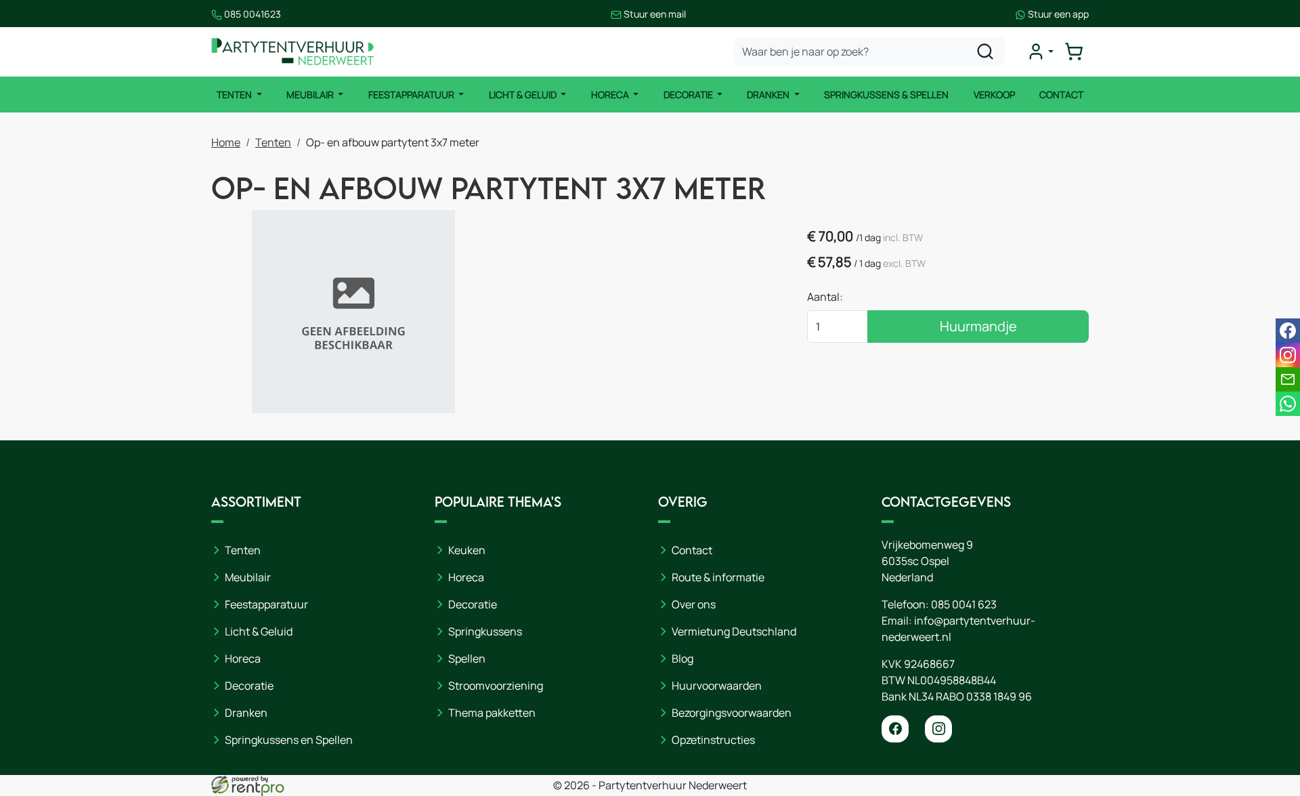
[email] (1288, 379)
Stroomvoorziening (495, 685)
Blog (682, 658)
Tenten (235, 94)
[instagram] (938, 728)
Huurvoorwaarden (717, 685)
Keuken (466, 550)
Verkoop (994, 94)
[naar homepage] (292, 52)
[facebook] (895, 728)
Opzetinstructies (713, 739)
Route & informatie (718, 577)
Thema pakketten (492, 712)
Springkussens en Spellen (289, 739)
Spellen (466, 658)
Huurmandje (978, 326)
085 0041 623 (964, 604)
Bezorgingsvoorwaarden (732, 712)
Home (225, 142)
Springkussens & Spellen (886, 94)
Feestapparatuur (412, 94)
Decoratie (689, 94)
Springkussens (485, 631)
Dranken (769, 94)
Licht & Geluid (524, 94)
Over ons (694, 604)
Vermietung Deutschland (734, 631)
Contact (1061, 94)
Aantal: (825, 296)
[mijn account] (1040, 51)
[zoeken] (985, 51)
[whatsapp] (1288, 404)
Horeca (611, 94)
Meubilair (311, 94)
